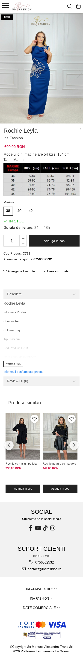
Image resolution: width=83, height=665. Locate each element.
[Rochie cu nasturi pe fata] (23, 436)
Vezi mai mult (13, 363)
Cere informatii (57, 271)
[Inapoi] (79, 129)
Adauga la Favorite (21, 271)
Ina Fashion (13, 138)
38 (8, 211)
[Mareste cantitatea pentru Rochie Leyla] (23, 238)
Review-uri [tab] (17, 381)
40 (19, 211)
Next (79, 73)
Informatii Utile (40, 589)
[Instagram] (52, 528)
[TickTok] (45, 528)
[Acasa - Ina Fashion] (29, 6)
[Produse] (6, 6)
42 (31, 211)
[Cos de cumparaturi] (78, 6)
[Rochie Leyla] (41, 68)
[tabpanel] (41, 68)
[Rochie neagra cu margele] (60, 436)
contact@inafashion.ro (44, 569)
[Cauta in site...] (69, 6)
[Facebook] (30, 528)
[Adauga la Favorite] (34, 419)
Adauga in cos (54, 241)
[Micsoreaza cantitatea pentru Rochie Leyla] (23, 244)
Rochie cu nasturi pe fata (21, 463)
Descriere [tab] (14, 294)
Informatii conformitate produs (23, 371)
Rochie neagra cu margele (59, 463)
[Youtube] (38, 528)
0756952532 (44, 562)
